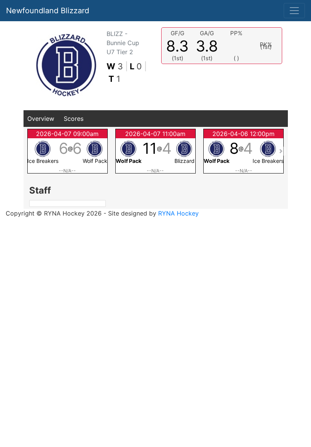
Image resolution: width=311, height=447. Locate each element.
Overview (40, 118)
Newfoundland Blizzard (47, 10)
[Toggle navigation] (294, 10)
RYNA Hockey (178, 213)
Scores (73, 118)
